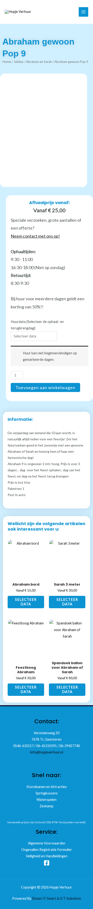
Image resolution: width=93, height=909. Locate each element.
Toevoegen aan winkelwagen (45, 387)
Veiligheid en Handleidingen (46, 856)
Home (6, 62)
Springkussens (47, 793)
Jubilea (18, 62)
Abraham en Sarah (39, 62)
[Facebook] (47, 863)
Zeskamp (46, 806)
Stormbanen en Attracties (46, 787)
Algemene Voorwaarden (46, 843)
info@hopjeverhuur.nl (46, 752)
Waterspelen (46, 800)
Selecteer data (25, 602)
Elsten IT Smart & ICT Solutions (56, 898)
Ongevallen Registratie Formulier (46, 850)
